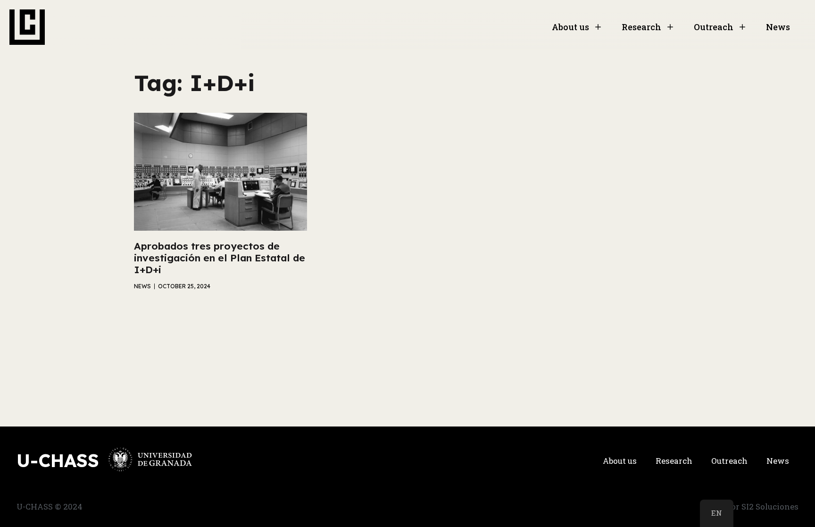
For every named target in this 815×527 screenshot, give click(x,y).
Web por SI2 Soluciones (752, 506)
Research (641, 27)
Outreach (713, 27)
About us (570, 27)
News (778, 27)
